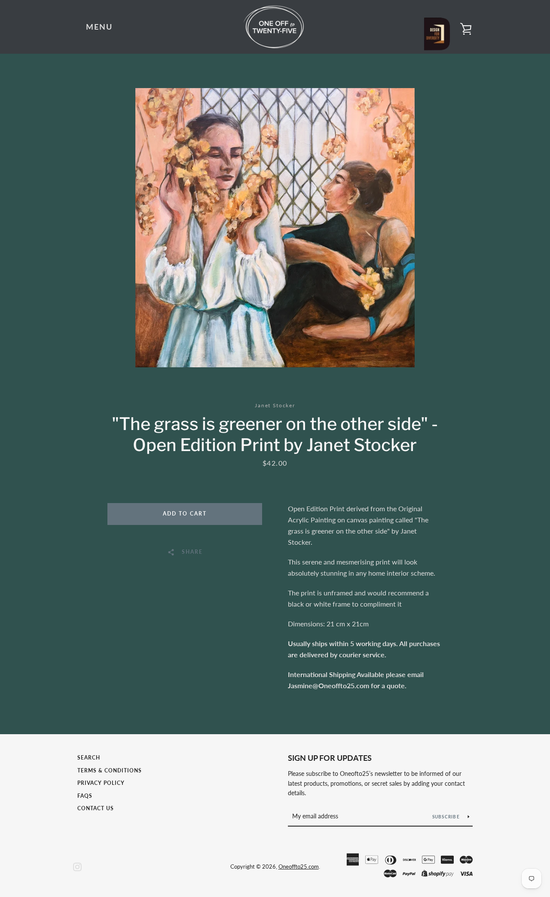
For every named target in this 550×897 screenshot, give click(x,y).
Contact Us (95, 808)
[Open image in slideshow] (275, 227)
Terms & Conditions (109, 770)
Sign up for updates (330, 758)
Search (88, 757)
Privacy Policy (101, 783)
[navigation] (99, 27)
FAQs (84, 796)
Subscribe (446, 816)
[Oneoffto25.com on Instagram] (77, 866)
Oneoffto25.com (298, 866)
